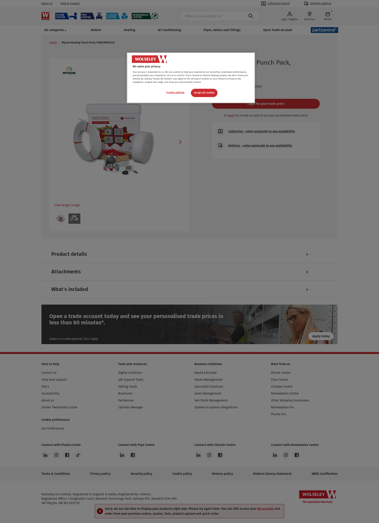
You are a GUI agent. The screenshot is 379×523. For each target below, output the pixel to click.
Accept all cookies (204, 92)
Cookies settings (175, 92)
